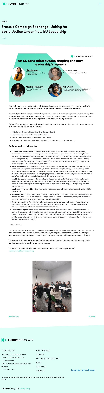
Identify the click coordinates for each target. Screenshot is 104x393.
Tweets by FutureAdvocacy (83, 370)
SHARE (4, 38)
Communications (8, 361)
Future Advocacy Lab (48, 358)
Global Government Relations (13, 358)
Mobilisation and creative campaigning (16, 364)
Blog (39, 362)
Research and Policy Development (14, 355)
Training (5, 367)
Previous (15, 317)
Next (90, 317)
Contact (41, 366)
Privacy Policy (25, 389)
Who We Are (43, 350)
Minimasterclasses (8, 370)
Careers (40, 370)
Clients (40, 354)
